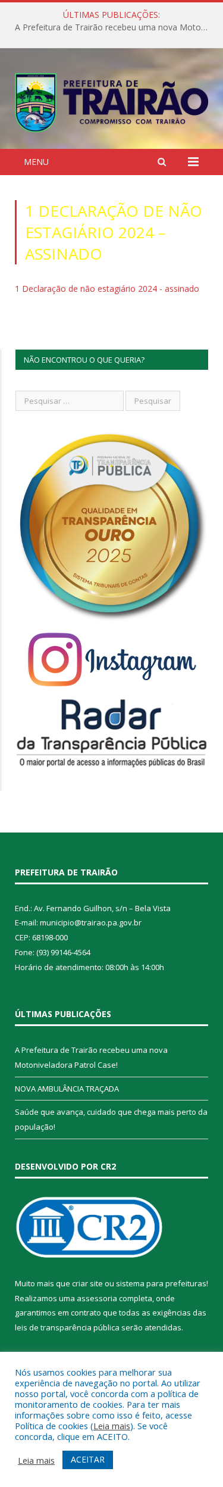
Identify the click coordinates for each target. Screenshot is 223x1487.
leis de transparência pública (67, 1327)
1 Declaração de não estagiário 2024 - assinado (107, 288)
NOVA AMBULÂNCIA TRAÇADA (67, 1088)
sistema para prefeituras (161, 1283)
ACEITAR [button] (88, 1459)
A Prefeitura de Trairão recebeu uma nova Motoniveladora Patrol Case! (114, 27)
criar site (87, 1283)
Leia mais (111, 1425)
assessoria (97, 1298)
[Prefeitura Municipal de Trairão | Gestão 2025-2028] (111, 100)
